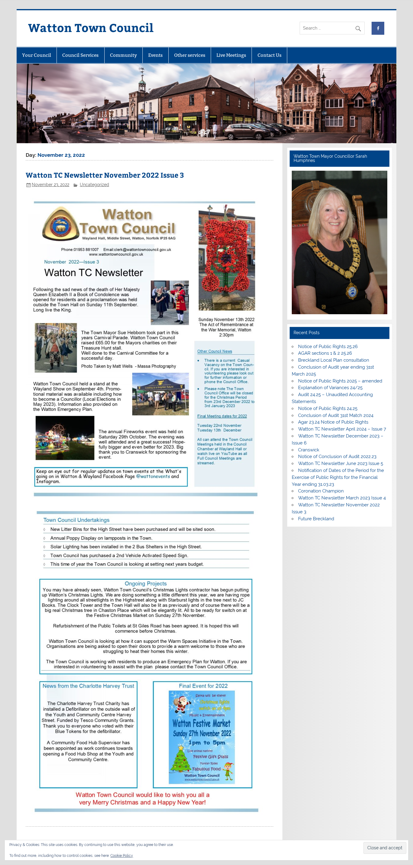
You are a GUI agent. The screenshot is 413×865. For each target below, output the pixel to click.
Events (155, 55)
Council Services (80, 55)
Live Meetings (231, 55)
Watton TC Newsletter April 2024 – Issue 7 (342, 429)
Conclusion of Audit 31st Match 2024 (335, 415)
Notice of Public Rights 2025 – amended (340, 381)
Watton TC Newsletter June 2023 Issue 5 (340, 463)
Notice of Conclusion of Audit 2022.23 (337, 456)
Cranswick (308, 450)
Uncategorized (94, 184)
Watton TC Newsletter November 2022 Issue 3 (105, 174)
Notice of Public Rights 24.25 (327, 408)
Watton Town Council (91, 27)
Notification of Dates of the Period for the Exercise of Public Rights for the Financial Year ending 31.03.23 (338, 477)
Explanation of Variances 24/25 (330, 387)
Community (123, 55)
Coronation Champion (321, 491)
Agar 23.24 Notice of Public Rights (333, 422)
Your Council (36, 55)
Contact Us (269, 55)
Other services (189, 55)
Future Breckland (316, 518)
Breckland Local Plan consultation (333, 360)
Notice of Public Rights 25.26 (328, 346)
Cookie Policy (121, 856)
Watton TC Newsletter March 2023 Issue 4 (342, 498)
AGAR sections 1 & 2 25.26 (325, 353)
